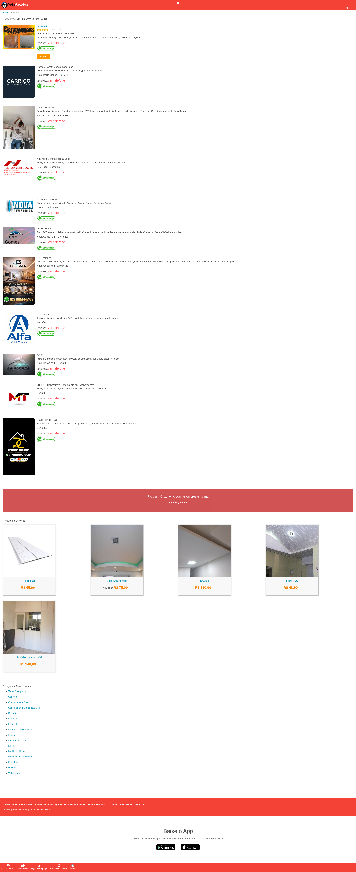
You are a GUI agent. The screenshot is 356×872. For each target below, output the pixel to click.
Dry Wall (12, 718)
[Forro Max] (29, 576)
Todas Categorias (17, 691)
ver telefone (56, 43)
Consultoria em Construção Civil (24, 708)
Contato (6, 809)
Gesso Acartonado (117, 580)
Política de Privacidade (40, 809)
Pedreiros (13, 762)
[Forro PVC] (292, 576)
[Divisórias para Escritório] (29, 653)
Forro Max (42, 26)
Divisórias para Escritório (29, 657)
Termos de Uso (20, 809)
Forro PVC (292, 580)
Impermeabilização (17, 740)
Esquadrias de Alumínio (20, 729)
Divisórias (13, 713)
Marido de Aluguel (17, 751)
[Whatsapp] (194, 48)
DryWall (204, 580)
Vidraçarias (14, 773)
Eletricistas (13, 724)
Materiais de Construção (20, 757)
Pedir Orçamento (178, 502)
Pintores (12, 768)
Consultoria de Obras (18, 702)
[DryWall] (204, 576)
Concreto (12, 697)
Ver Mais (43, 56)
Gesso (11, 735)
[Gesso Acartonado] (117, 576)
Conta (72, 868)
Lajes (11, 746)
